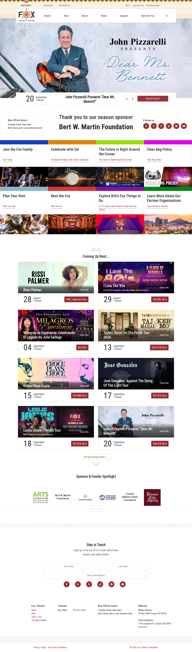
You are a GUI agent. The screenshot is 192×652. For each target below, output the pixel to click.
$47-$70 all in (160, 395)
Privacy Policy (40, 647)
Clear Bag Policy (154, 159)
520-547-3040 (79, 610)
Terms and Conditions (57, 647)
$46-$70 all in (160, 443)
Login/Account (138, 5)
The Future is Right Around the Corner (115, 159)
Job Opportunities (153, 5)
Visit (66, 15)
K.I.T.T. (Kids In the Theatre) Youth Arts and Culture (117, 208)
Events (47, 15)
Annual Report (64, 5)
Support (124, 15)
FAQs (33, 613)
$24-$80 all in (80, 395)
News (104, 15)
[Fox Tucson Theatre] (25, 16)
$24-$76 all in (80, 443)
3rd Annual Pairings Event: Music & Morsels (70, 159)
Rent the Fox (147, 15)
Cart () (128, 5)
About (85, 15)
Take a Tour (36, 617)
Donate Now (48, 5)
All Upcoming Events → (96, 456)
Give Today (8, 159)
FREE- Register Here (76, 299)
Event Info (84, 290)
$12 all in (152, 98)
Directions (142, 627)
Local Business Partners (157, 206)
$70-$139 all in (159, 347)
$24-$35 (82, 347)
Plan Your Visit (9, 206)
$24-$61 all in (160, 299)
